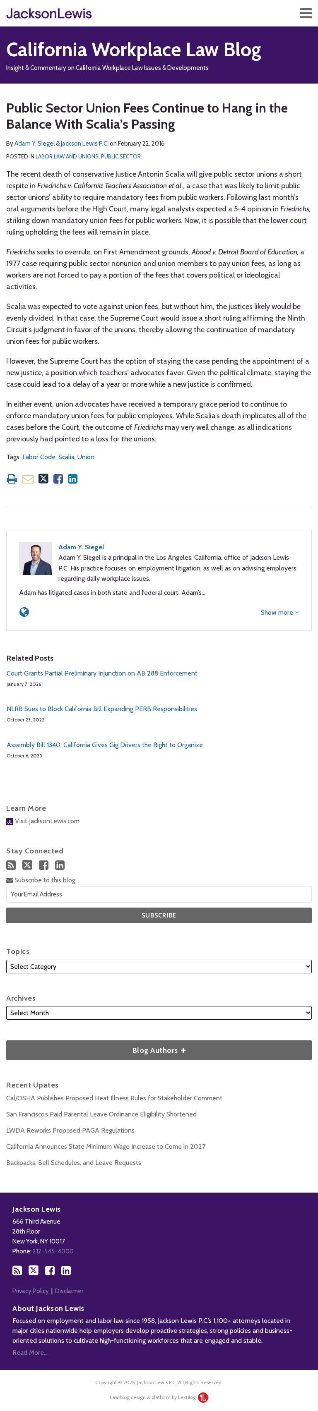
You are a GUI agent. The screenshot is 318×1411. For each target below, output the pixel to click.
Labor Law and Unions (67, 156)
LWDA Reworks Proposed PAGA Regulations (70, 1130)
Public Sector (121, 156)
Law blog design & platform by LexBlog (153, 1397)
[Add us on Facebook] (43, 865)
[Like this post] (58, 478)
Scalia (66, 457)
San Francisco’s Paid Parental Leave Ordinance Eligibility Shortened (101, 1114)
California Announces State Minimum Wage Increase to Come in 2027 (105, 1146)
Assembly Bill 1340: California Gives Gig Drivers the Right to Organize (105, 745)
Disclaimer (69, 1291)
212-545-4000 (53, 1251)
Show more (278, 612)
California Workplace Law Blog (133, 49)
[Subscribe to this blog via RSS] (11, 865)
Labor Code (38, 457)
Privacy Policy (30, 1291)
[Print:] (12, 479)
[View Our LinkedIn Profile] (60, 865)
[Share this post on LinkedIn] (72, 478)
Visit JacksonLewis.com (46, 821)
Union (85, 457)
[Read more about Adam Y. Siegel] (24, 612)
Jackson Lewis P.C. (84, 143)
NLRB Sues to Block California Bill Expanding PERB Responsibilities (102, 709)
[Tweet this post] (43, 478)
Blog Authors (93, 1047)
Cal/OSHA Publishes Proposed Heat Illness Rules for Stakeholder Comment (114, 1098)
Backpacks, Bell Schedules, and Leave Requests (73, 1163)
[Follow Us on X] (27, 865)
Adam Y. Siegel (34, 143)
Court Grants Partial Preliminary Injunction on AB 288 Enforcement (102, 673)
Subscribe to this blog (44, 880)
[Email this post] (28, 478)
